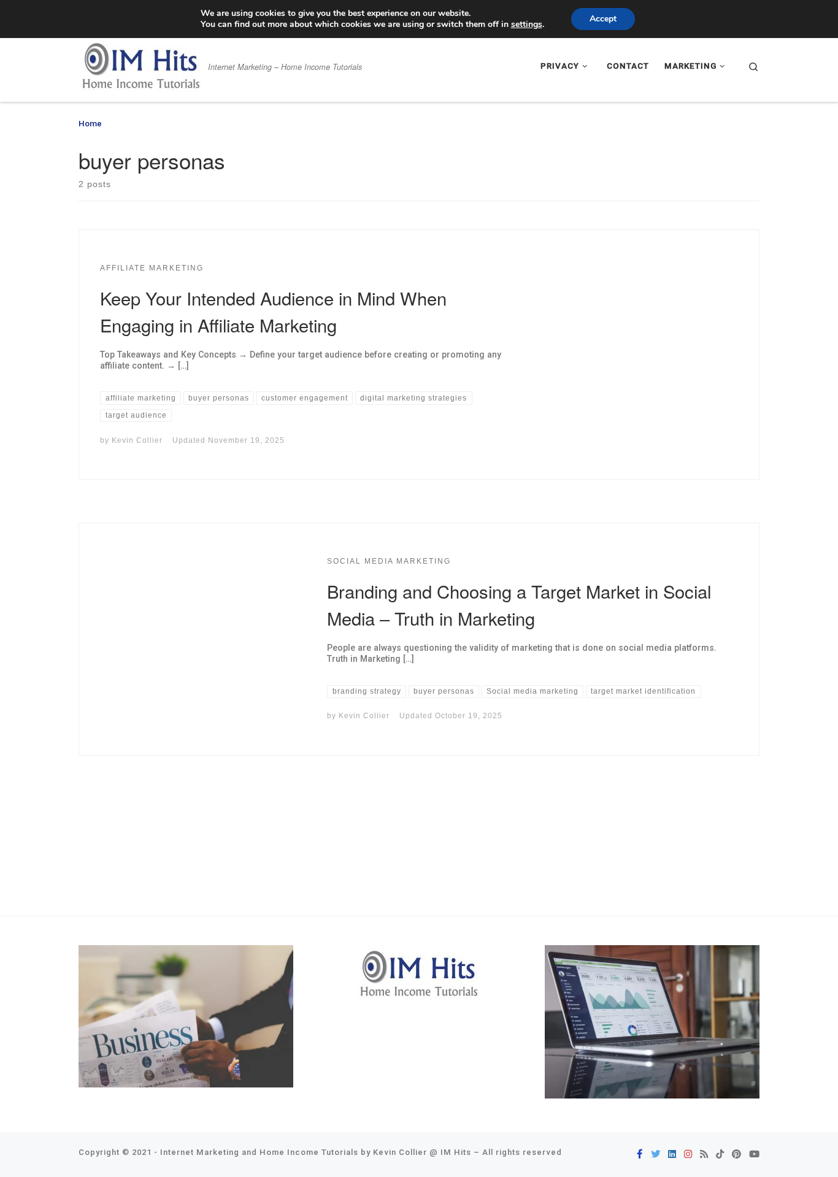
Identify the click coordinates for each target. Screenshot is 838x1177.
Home (90, 123)
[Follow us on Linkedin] (672, 1155)
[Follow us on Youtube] (754, 1155)
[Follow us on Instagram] (688, 1155)
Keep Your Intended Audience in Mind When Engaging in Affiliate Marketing (273, 311)
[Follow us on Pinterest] (736, 1155)
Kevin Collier (137, 440)
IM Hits (455, 1152)
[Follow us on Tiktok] (720, 1155)
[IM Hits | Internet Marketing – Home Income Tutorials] (141, 63)
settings (526, 24)
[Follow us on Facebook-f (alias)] (640, 1155)
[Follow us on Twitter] (655, 1155)
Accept (603, 19)
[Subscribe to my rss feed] (704, 1155)
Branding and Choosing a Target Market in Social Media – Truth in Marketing (519, 604)
